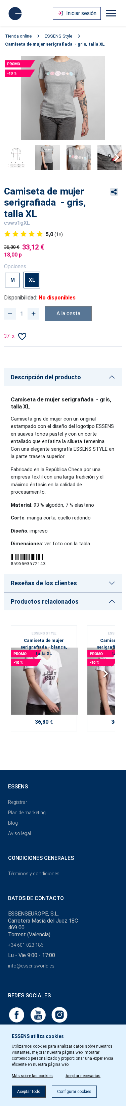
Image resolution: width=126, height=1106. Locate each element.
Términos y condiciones (33, 873)
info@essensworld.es (31, 966)
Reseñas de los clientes (44, 583)
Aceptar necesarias (83, 1075)
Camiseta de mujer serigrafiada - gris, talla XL (55, 44)
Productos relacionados (45, 601)
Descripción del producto (46, 377)
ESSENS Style (58, 36)
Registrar (17, 802)
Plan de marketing (27, 812)
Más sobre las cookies (32, 1075)
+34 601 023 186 (25, 945)
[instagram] (59, 1014)
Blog (13, 823)
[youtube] (39, 1014)
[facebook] (17, 1014)
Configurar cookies (74, 1091)
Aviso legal (19, 833)
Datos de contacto (36, 898)
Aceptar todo (28, 1091)
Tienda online (18, 36)
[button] (114, 157)
